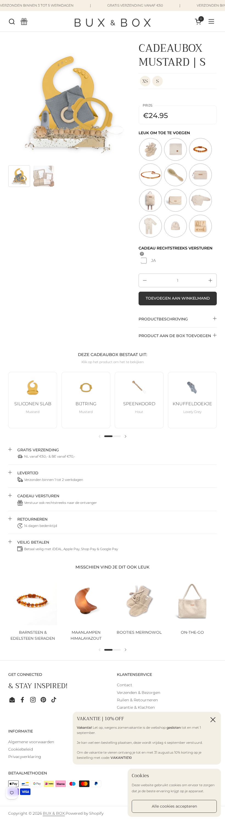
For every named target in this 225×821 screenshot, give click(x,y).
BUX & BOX (54, 813)
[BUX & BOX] (112, 21)
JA (153, 260)
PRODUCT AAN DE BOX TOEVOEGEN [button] (175, 335)
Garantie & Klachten (136, 707)
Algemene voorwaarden (31, 741)
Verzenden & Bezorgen (138, 692)
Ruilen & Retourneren (137, 699)
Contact (124, 684)
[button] (11, 21)
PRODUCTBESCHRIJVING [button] (163, 319)
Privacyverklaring (24, 756)
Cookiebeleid (20, 749)
